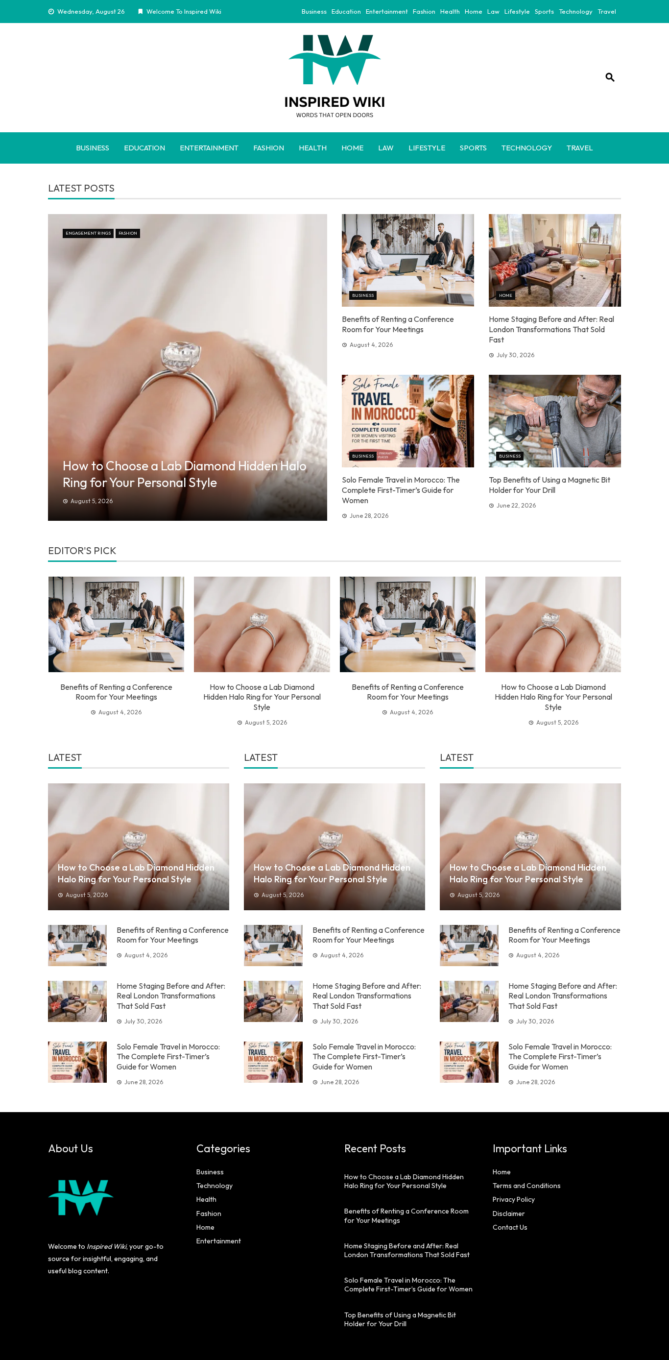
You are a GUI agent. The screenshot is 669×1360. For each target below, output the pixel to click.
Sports (544, 11)
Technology (576, 11)
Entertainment (387, 11)
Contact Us (510, 1227)
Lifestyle (517, 11)
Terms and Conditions (527, 1185)
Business (314, 11)
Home (473, 11)
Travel (606, 11)
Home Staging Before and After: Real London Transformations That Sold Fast (551, 329)
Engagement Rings (88, 233)
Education (346, 11)
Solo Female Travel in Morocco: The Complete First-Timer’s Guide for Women (401, 490)
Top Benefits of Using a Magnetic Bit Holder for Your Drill (549, 485)
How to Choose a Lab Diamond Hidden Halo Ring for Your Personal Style (262, 697)
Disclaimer (509, 1213)
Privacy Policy (514, 1199)
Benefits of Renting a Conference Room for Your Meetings (398, 324)
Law (493, 11)
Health (450, 11)
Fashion (424, 11)
